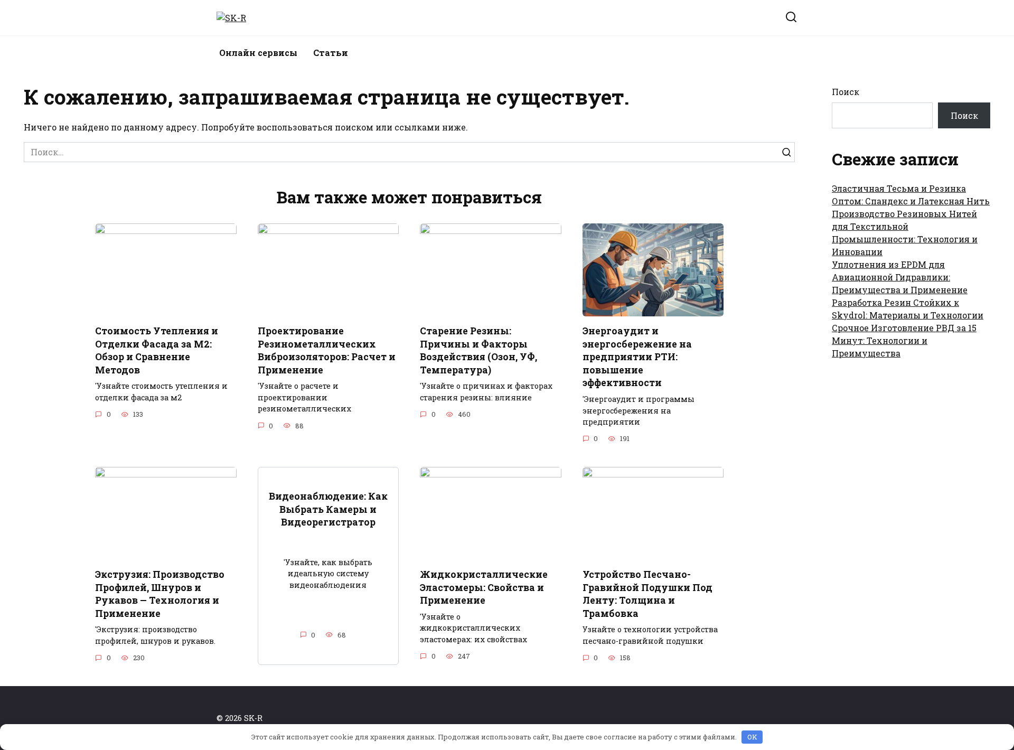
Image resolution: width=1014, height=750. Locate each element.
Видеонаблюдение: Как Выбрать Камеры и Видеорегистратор (328, 509)
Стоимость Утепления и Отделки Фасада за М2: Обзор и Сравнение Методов (156, 350)
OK (752, 737)
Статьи (330, 52)
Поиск (845, 91)
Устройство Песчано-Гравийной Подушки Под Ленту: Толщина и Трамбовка (647, 594)
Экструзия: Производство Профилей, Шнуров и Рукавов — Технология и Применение (159, 594)
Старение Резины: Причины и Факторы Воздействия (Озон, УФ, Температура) (478, 350)
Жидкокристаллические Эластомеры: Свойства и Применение (484, 587)
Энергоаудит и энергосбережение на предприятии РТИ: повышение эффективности (637, 357)
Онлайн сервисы (258, 52)
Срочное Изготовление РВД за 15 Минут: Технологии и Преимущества (904, 340)
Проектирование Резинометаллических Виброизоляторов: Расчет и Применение (327, 350)
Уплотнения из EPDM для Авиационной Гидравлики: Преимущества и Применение (900, 277)
